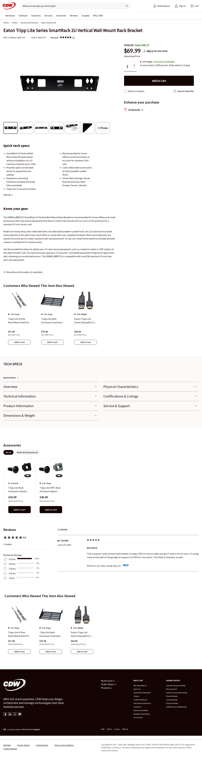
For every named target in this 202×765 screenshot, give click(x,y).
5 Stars (12, 559)
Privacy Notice (23, 745)
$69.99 (132, 51)
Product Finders (172, 703)
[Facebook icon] (5, 714)
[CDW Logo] (8, 5)
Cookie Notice (42, 745)
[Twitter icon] (15, 714)
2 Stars (12, 573)
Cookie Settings (10, 748)
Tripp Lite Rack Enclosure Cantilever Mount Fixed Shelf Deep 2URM (49, 634)
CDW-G (109, 729)
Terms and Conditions (64, 745)
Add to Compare (136, 91)
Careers (136, 696)
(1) (73, 37)
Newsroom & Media (141, 710)
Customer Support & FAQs (175, 685)
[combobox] (70, 5)
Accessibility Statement (142, 693)
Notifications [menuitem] (163, 5)
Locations (137, 707)
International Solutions (142, 703)
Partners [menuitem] (74, 15)
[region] (101, 320)
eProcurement (171, 689)
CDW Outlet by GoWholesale (176, 707)
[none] (10, 15)
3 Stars (12, 568)
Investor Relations (140, 700)
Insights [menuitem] (86, 15)
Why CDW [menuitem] (98, 15)
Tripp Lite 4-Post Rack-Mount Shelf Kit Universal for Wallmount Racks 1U (19, 634)
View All (7, 194)
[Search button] (127, 6)
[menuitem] (154, 5)
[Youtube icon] (19, 714)
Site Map (7, 745)
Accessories (134, 109)
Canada (117, 729)
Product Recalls (172, 696)
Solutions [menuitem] (36, 15)
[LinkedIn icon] (10, 714)
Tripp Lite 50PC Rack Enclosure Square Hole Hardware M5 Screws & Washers (50, 489)
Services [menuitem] (48, 15)
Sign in (150, 50)
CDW (102, 729)
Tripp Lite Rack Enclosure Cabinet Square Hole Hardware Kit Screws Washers (19, 489)
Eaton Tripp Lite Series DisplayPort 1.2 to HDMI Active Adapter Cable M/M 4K (82, 634)
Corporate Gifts (171, 700)
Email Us (37, 729)
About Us (137, 689)
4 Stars (12, 563)
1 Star (12, 578)
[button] (195, 5)
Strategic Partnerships (142, 714)
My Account (107, 680)
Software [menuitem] (23, 15)
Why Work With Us (140, 685)
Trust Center (138, 717)
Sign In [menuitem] (182, 5)
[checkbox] (125, 91)
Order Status (107, 684)
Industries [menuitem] (61, 15)
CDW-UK (125, 729)
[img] (66, 37)
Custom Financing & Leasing (176, 693)
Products (105, 687)
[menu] (161, 5)
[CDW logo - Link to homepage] (8, 5)
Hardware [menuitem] (10, 15)
